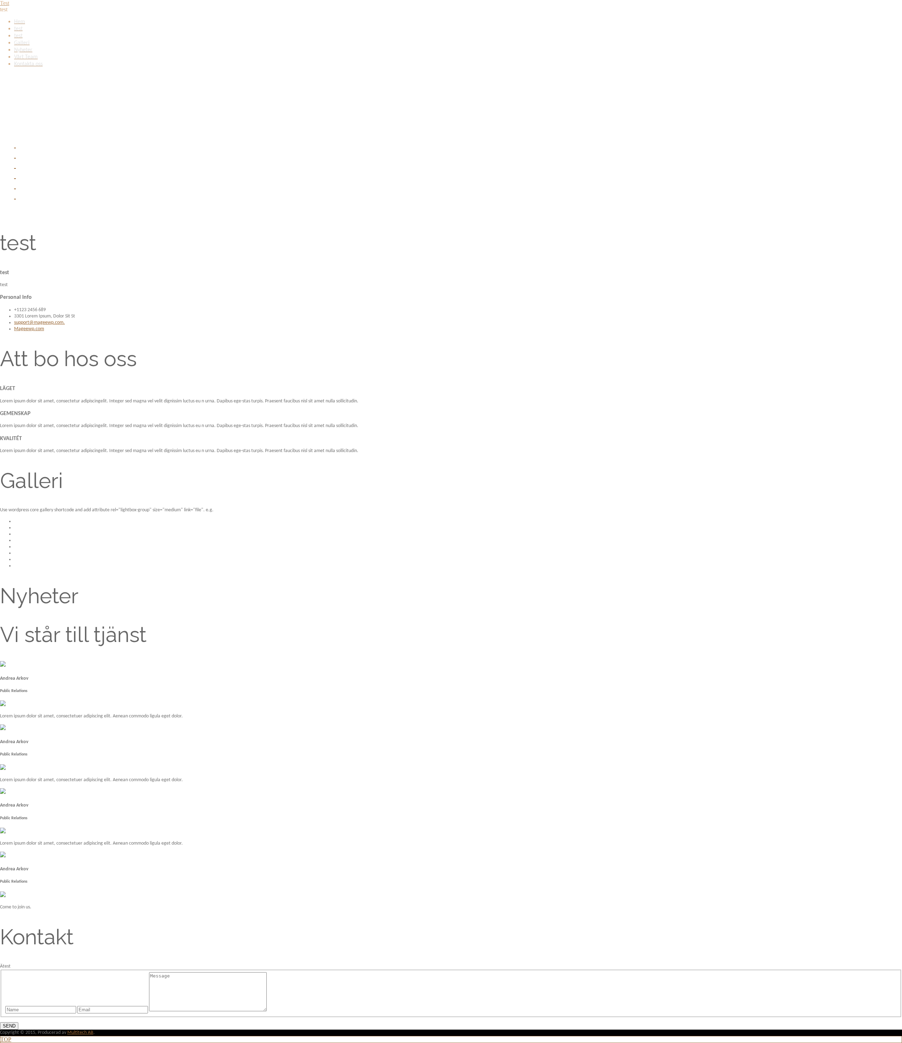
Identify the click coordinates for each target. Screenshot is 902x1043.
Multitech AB (80, 1032)
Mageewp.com (29, 329)
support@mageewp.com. (39, 322)
